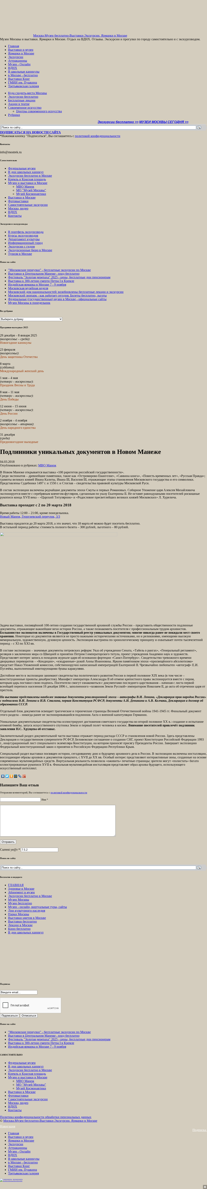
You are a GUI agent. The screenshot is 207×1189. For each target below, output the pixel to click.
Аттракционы (17, 60)
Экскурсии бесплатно (23, 96)
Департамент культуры (24, 239)
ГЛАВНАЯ (16, 885)
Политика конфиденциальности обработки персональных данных (45, 1117)
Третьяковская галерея (23, 86)
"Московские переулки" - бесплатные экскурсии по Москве (49, 270)
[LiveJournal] (20, 776)
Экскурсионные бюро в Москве (30, 250)
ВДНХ (12, 68)
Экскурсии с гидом (21, 246)
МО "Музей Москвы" (31, 190)
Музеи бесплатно (20, 903)
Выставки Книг (19, 79)
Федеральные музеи (22, 168)
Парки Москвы (18, 914)
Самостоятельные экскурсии (28, 205)
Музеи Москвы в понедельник (29, 302)
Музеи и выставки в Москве (27, 183)
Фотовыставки (18, 201)
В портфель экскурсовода (25, 232)
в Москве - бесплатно (23, 75)
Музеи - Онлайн (19, 64)
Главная (13, 46)
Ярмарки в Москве (21, 53)
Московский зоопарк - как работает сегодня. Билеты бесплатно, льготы (57, 295)
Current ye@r (10, 849)
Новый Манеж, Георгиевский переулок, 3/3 (30, 516)
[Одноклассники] (11, 776)
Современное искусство (24, 107)
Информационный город (25, 243)
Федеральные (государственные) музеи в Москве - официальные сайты (57, 299)
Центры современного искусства (39, 111)
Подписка (199, 1130)
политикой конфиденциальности (97, 136)
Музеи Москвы (18, 899)
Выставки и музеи (20, 49)
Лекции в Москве (20, 925)
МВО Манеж (25, 186)
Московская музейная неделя (28, 288)
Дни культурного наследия (26, 910)
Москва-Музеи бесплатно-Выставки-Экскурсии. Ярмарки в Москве (80, 35)
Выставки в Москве (22, 197)
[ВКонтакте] (3, 776)
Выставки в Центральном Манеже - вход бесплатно (43, 273)
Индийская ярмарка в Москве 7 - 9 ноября (37, 284)
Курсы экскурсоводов (23, 235)
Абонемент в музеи (21, 892)
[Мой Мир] (16, 776)
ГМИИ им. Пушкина (22, 82)
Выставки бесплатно (22, 921)
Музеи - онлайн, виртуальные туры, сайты (37, 907)
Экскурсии (15, 57)
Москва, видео (18, 208)
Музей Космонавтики (31, 194)
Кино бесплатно (19, 928)
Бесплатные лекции (21, 100)
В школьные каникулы (23, 71)
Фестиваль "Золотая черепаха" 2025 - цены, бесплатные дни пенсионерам (59, 277)
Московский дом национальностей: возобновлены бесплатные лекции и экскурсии (66, 292)
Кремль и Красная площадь (27, 179)
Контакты (15, 215)
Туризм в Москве (20, 253)
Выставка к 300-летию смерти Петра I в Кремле (41, 281)
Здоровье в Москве (21, 888)
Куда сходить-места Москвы (27, 93)
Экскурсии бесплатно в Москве (30, 175)
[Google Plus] (24, 776)
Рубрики (14, 115)
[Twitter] (7, 776)
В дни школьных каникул (25, 172)
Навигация (7, 1126)
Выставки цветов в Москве (27, 918)
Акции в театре (19, 104)
